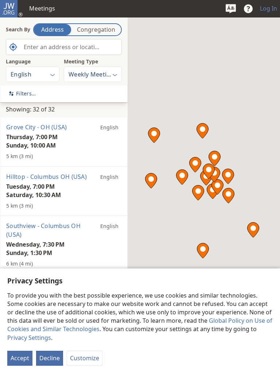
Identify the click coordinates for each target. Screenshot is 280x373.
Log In (268, 8)
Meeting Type (81, 61)
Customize (84, 358)
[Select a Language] (231, 8)
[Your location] (13, 47)
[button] (198, 193)
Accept (20, 358)
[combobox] (64, 47)
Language (18, 61)
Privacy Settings (29, 338)
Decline (49, 358)
